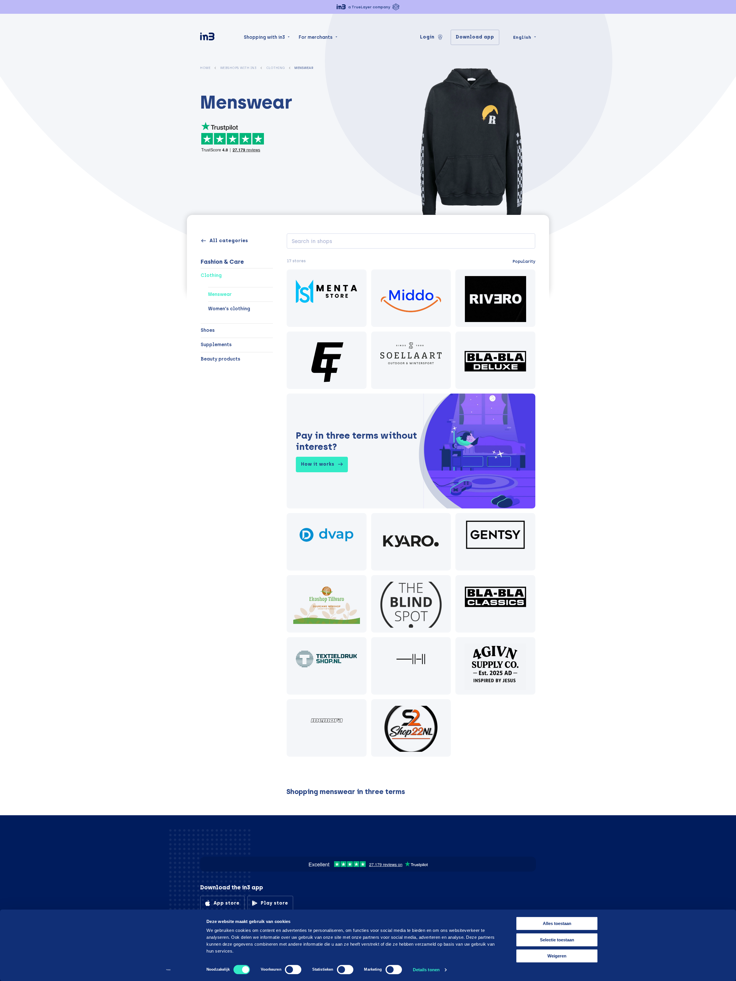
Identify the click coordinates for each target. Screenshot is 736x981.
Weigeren (556, 955)
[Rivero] (495, 298)
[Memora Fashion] (327, 728)
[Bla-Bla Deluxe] (495, 360)
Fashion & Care (222, 261)
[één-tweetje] (327, 360)
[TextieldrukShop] (327, 666)
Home (205, 68)
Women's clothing (229, 308)
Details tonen (426, 969)
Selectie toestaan (557, 939)
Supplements (216, 344)
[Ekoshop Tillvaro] (327, 604)
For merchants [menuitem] (316, 37)
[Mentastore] (327, 298)
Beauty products (220, 359)
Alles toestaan (557, 923)
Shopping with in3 (264, 37)
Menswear (220, 294)
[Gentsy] (495, 542)
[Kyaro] (411, 542)
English (522, 37)
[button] (368, 7)
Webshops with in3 (238, 68)
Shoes (208, 330)
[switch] (293, 969)
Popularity (524, 261)
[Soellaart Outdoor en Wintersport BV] (411, 360)
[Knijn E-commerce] (411, 298)
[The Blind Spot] (411, 604)
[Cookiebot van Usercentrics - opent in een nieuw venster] (168, 969)
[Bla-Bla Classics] (495, 604)
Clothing (275, 68)
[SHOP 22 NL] (411, 728)
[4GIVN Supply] (495, 666)
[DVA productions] (327, 542)
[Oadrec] (411, 666)
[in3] (217, 37)
